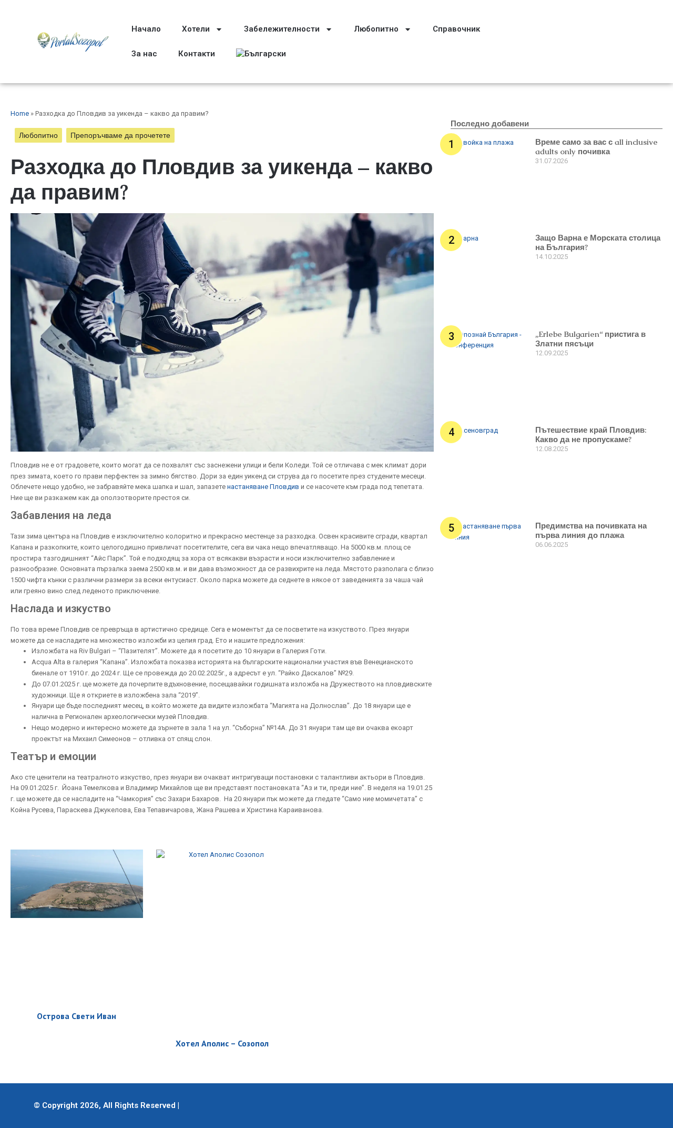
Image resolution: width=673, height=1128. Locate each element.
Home (20, 113)
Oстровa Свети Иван (76, 1016)
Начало (146, 29)
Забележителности (282, 29)
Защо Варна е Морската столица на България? (597, 242)
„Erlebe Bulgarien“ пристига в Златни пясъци (590, 338)
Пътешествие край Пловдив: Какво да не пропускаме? (591, 434)
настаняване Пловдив (263, 487)
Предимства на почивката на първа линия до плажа (591, 530)
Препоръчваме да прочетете (120, 135)
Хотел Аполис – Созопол (222, 1043)
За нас (144, 53)
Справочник (456, 29)
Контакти (196, 53)
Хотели (196, 29)
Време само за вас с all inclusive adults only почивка (596, 146)
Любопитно (376, 29)
